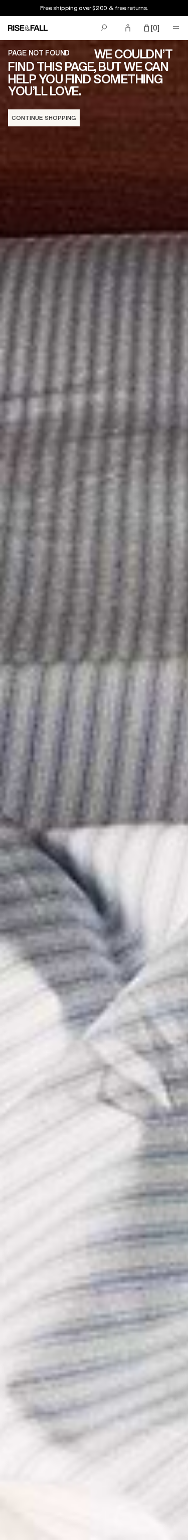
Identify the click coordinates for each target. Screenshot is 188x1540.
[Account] (128, 28)
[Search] (104, 28)
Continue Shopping (44, 117)
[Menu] (176, 27)
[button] (152, 28)
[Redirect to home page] (28, 27)
